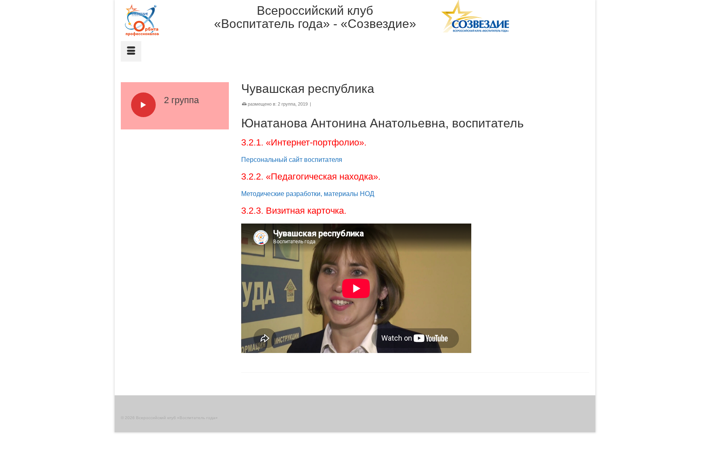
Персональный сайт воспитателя (291, 159)
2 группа (286, 103)
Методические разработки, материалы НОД (307, 193)
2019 (303, 103)
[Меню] (131, 51)
